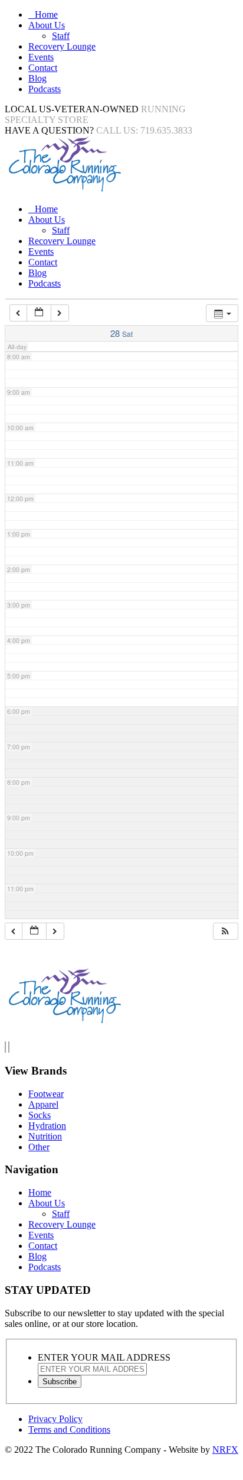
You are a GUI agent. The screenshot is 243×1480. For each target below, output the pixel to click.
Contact (42, 68)
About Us (46, 25)
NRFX (225, 1450)
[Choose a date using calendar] (39, 313)
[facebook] (5, 1047)
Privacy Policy (55, 1419)
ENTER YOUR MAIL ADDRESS (104, 1357)
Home (46, 14)
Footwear (46, 1094)
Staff (61, 36)
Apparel (43, 1104)
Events (41, 57)
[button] (225, 931)
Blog (37, 78)
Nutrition (45, 1136)
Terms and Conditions (69, 1429)
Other (39, 1147)
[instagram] (8, 1047)
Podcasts (44, 89)
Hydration (47, 1126)
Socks (39, 1115)
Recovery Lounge (62, 46)
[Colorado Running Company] (64, 189)
